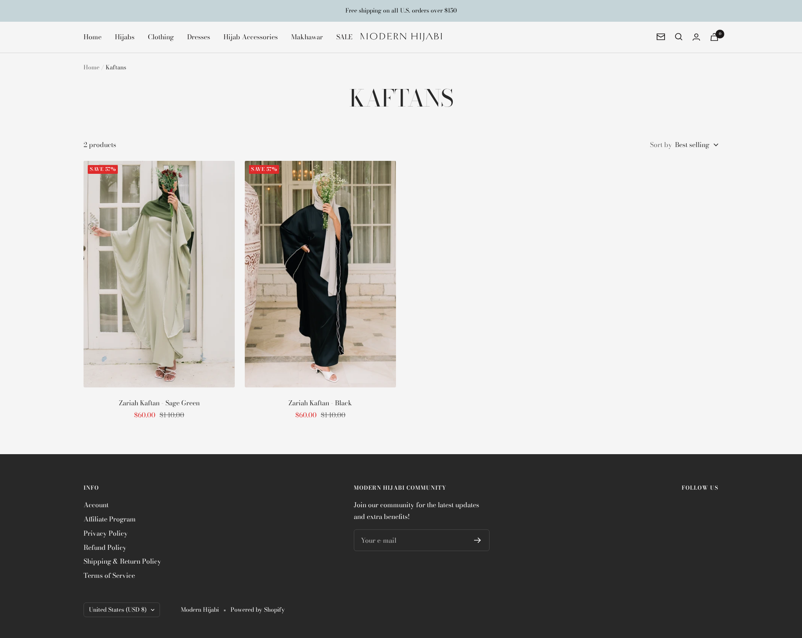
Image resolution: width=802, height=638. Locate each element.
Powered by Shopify (258, 609)
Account (96, 505)
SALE (344, 36)
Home (93, 36)
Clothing (161, 36)
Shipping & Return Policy (122, 561)
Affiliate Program (110, 519)
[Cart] (714, 37)
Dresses (198, 36)
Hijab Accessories (250, 36)
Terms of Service (109, 575)
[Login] (696, 37)
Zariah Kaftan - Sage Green (159, 403)
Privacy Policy (106, 533)
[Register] (477, 540)
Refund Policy (105, 547)
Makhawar (307, 36)
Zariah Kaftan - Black (320, 403)
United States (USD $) (118, 609)
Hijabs (125, 36)
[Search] (679, 37)
